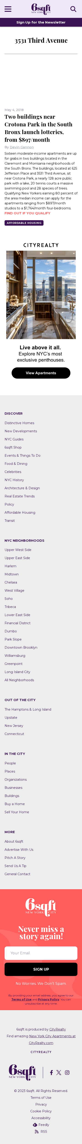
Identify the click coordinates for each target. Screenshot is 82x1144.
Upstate (11, 718)
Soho (9, 599)
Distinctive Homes (19, 423)
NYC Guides (14, 439)
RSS (44, 1132)
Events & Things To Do (23, 456)
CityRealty (57, 1029)
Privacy (41, 1104)
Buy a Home (15, 804)
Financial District (18, 623)
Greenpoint (14, 664)
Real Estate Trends (20, 496)
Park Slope (13, 639)
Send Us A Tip (15, 866)
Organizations (16, 780)
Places (10, 771)
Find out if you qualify (27, 213)
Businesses (13, 788)
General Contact (17, 874)
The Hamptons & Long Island (28, 709)
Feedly (43, 1125)
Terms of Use (21, 999)
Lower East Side (17, 615)
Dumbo (11, 631)
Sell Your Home (17, 812)
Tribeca (10, 607)
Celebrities (13, 472)
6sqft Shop (13, 447)
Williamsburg (15, 656)
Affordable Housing (24, 223)
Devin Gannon (22, 147)
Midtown (12, 574)
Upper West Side (18, 550)
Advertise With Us (19, 850)
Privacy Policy (48, 999)
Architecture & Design (22, 488)
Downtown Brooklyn (21, 647)
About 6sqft (14, 841)
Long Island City (17, 672)
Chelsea (11, 582)
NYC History (14, 480)
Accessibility (41, 1118)
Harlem (10, 566)
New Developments (21, 431)
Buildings (12, 796)
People (10, 763)
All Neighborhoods (19, 680)
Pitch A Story (15, 858)
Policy (9, 504)
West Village (14, 591)
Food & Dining (16, 464)
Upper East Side (17, 558)
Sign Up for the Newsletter (41, 22)
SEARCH (74, 9)
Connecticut (14, 734)
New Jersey (14, 726)
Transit (10, 521)
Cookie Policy (41, 1111)
